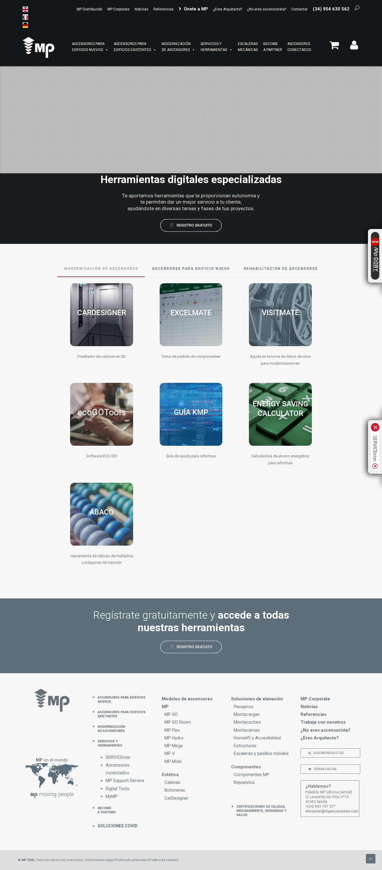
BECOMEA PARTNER (272, 47)
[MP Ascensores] (38, 47)
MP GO (171, 714)
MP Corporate (118, 9)
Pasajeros (243, 706)
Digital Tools (118, 788)
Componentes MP (251, 774)
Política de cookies (163, 860)
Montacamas (247, 730)
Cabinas (172, 782)
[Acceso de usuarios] (352, 47)
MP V (169, 753)
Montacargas (247, 714)
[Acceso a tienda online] (336, 47)
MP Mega (173, 745)
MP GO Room (177, 722)
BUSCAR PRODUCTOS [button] (329, 753)
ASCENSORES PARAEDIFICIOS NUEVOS (88, 47)
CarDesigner (176, 798)
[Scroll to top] (370, 858)
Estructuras (245, 745)
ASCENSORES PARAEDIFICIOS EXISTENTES (132, 47)
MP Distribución (89, 9)
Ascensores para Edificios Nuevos (122, 699)
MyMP (112, 796)
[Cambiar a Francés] (25, 17)
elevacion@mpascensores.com (331, 811)
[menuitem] (90, 9)
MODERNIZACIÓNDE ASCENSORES (176, 47)
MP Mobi (172, 761)
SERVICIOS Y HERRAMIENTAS (214, 47)
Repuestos (244, 782)
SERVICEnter (118, 757)
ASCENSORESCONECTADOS (299, 47)
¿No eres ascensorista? (266, 9)
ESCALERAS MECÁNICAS (248, 47)
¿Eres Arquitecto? (227, 9)
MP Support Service (125, 780)
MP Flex (172, 730)
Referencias (163, 9)
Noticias (141, 9)
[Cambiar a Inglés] (25, 9)
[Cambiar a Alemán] (25, 25)
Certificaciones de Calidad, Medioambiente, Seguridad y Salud (261, 810)
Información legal (99, 860)
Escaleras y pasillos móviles (261, 753)
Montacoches (247, 722)
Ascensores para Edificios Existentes (122, 714)
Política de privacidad (131, 860)
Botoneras (174, 790)
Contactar (299, 9)
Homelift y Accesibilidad (257, 738)
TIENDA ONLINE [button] (325, 769)
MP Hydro (174, 738)
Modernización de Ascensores (111, 728)
